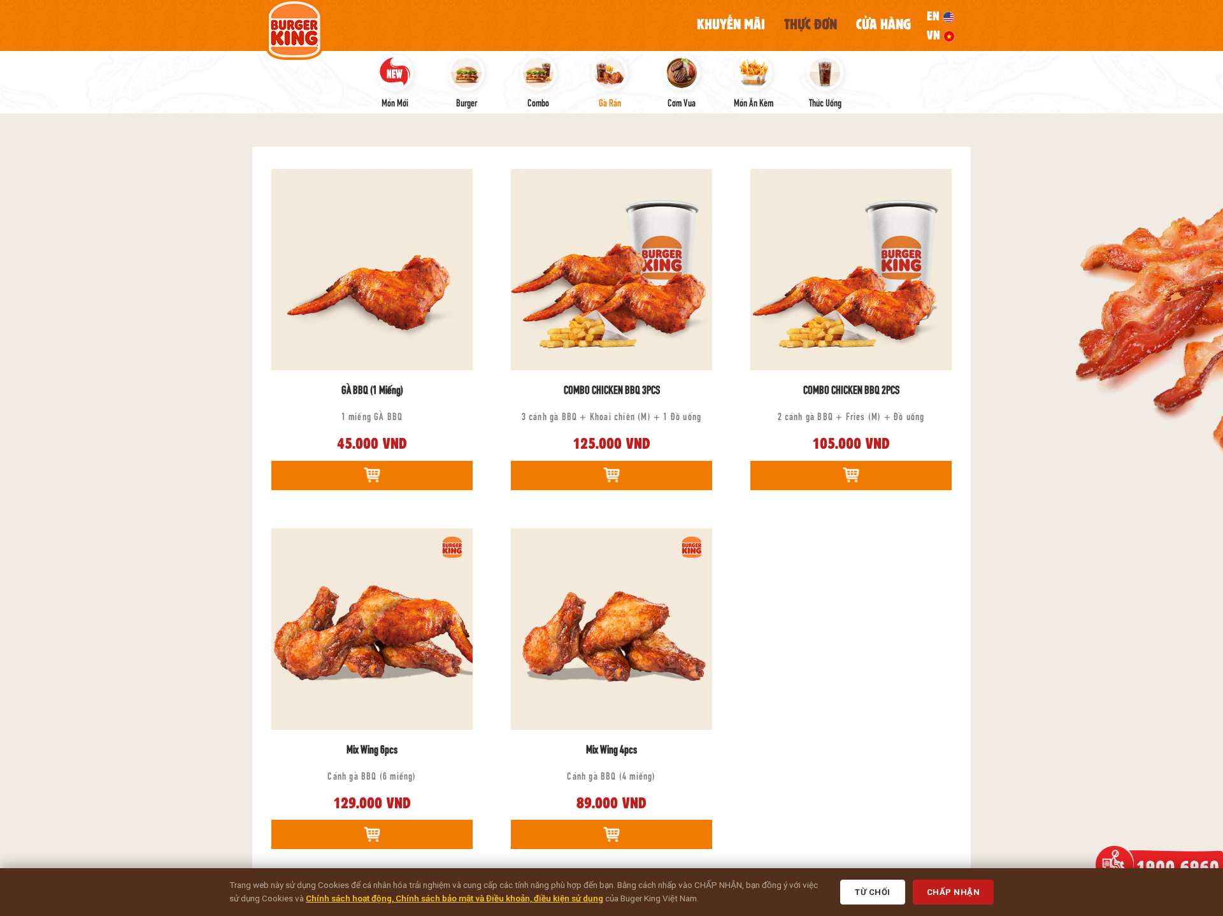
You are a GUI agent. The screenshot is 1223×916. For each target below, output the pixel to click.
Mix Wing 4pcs (611, 748)
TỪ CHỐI (872, 892)
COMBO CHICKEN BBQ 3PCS (612, 389)
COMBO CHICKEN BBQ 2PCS (851, 389)
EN (935, 16)
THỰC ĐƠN (810, 24)
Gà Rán (610, 102)
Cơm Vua (682, 102)
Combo (538, 102)
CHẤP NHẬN (953, 892)
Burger (466, 102)
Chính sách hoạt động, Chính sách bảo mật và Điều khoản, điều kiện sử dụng (454, 898)
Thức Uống (825, 102)
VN (935, 35)
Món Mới (395, 102)
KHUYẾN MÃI (731, 24)
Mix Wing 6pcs (372, 748)
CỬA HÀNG (883, 24)
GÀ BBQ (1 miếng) (372, 389)
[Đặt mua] (372, 476)
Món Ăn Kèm (753, 102)
